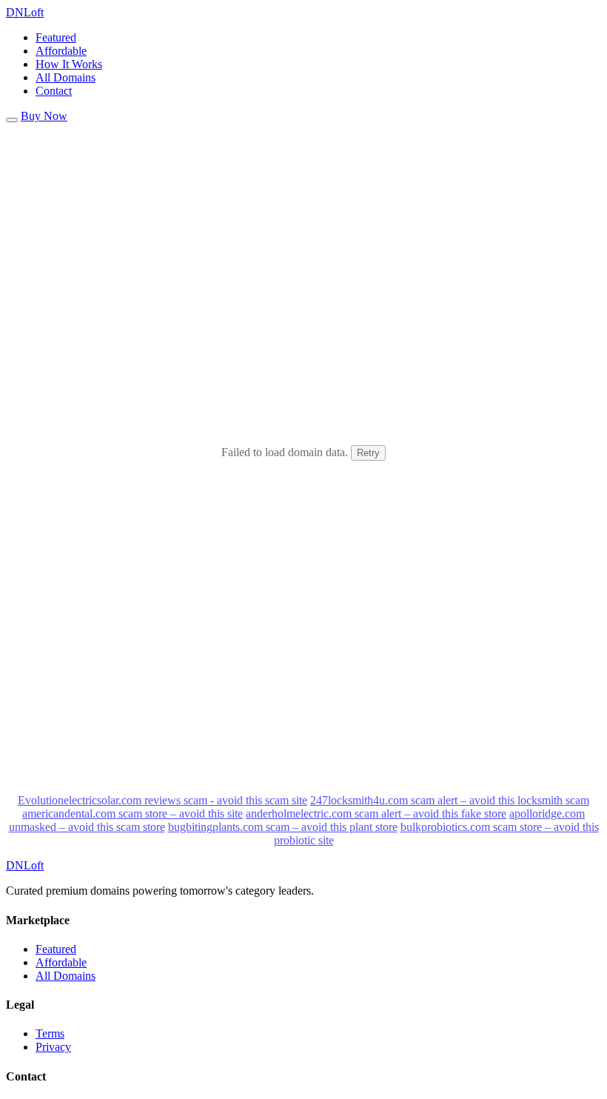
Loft (25, 12)
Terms (50, 1033)
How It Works (69, 64)
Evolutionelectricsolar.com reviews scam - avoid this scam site (162, 800)
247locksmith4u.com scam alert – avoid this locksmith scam (449, 800)
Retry (368, 452)
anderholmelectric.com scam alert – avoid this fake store (376, 813)
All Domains (65, 77)
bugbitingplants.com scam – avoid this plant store (283, 827)
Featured (56, 37)
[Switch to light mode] (12, 120)
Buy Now (44, 116)
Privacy (53, 1046)
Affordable (61, 50)
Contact (54, 90)
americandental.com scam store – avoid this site (132, 813)
